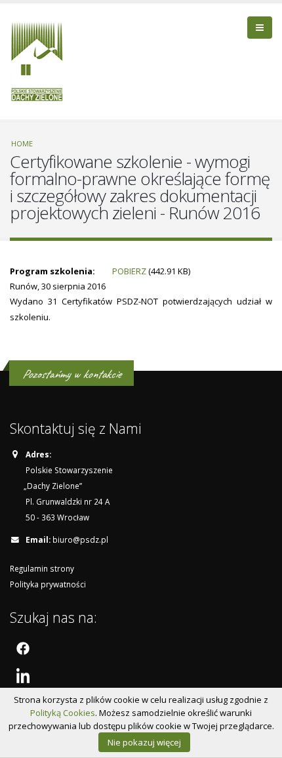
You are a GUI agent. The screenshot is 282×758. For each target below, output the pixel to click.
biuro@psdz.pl (80, 539)
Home (22, 143)
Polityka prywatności (48, 584)
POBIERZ (129, 271)
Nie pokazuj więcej (144, 742)
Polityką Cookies (62, 713)
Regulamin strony (42, 568)
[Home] (41, 60)
